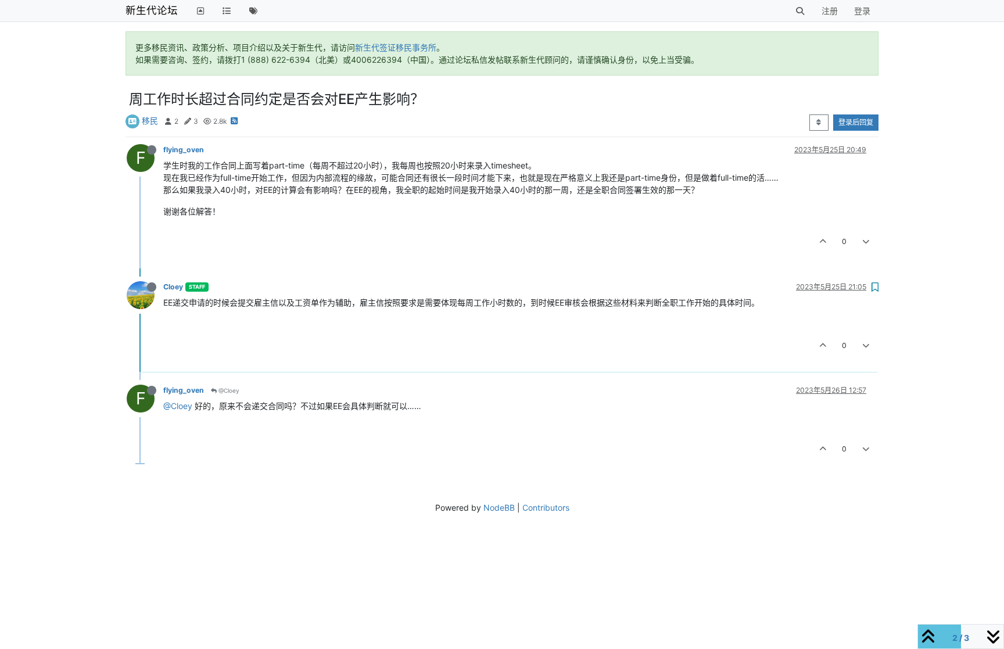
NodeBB (499, 507)
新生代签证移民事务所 (395, 47)
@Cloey (228, 390)
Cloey (173, 286)
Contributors (545, 507)
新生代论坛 (152, 10)
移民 (150, 121)
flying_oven (183, 149)
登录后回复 (855, 122)
